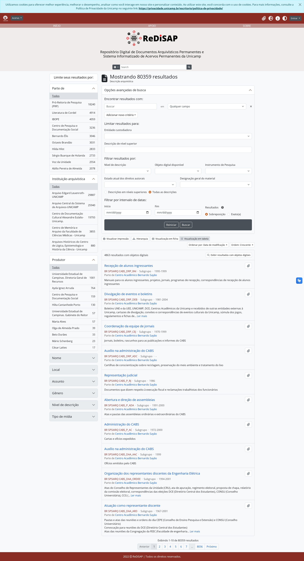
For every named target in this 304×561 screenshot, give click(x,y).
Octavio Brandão (73, 143)
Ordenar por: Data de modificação (207, 244)
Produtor (58, 260)
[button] (263, 18)
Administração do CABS (121, 424)
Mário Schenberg (73, 341)
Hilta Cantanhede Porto (73, 305)
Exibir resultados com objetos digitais (230, 255)
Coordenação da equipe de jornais (129, 326)
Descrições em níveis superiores (127, 192)
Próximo (212, 546)
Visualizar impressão (117, 238)
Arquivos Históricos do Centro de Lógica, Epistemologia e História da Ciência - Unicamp (73, 245)
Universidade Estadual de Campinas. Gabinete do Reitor (73, 313)
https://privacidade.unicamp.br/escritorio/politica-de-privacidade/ (181, 8)
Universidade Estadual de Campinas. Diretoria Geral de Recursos (73, 277)
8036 (200, 546)
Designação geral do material (197, 178)
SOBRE (247, 26)
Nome (56, 358)
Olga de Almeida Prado (73, 328)
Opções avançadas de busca (125, 90)
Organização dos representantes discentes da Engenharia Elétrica (152, 473)
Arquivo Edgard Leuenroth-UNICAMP (73, 195)
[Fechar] (300, 4)
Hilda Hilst (73, 149)
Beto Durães (73, 335)
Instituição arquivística (68, 179)
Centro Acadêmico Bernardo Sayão (136, 275)
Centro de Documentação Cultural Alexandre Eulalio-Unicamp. (73, 217)
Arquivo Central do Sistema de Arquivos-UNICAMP (73, 205)
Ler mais (142, 316)
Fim (157, 206)
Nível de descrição (65, 405)
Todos (56, 96)
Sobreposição (217, 214)
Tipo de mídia (62, 416)
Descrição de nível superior (120, 143)
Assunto (58, 381)
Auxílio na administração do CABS (129, 351)
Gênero (57, 393)
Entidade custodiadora (118, 130)
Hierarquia (142, 238)
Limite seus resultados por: (73, 77)
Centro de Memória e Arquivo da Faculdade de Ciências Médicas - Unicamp (73, 231)
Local (56, 370)
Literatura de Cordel (73, 113)
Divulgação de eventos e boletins (128, 294)
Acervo (16, 17)
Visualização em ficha (166, 238)
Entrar (294, 18)
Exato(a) (236, 214)
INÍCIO (56, 26)
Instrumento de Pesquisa (220, 165)
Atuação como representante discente (132, 505)
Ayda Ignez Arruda (73, 288)
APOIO (152, 26)
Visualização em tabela (196, 238)
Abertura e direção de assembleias (129, 400)
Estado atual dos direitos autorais (124, 178)
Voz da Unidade (73, 162)
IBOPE (73, 120)
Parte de (58, 88)
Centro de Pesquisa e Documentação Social (73, 127)
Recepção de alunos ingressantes (128, 266)
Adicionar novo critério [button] (120, 115)
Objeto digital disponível (169, 165)
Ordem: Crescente (241, 244)
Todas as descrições (164, 192)
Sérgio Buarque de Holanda (73, 156)
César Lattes (73, 348)
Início (107, 206)
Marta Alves (73, 322)
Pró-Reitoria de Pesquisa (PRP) (73, 104)
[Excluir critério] (251, 106)
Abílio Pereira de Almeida (73, 169)
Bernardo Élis (73, 136)
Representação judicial (120, 375)
